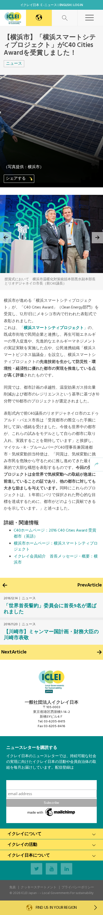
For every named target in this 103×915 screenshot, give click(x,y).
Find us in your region (56, 908)
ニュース (14, 63)
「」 (54, 328)
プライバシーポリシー (78, 887)
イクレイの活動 (22, 844)
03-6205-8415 (54, 721)
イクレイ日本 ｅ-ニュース (38, 5)
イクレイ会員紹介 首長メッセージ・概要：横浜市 (56, 559)
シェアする (16, 178)
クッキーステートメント (38, 887)
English (65, 5)
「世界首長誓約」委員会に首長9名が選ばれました (50, 609)
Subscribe (51, 785)
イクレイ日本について (29, 855)
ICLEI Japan (29, 893)
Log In (78, 5)
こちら (12, 777)
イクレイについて (25, 834)
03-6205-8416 (54, 726)
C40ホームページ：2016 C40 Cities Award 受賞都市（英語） (55, 533)
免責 (12, 887)
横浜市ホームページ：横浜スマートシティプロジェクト (56, 546)
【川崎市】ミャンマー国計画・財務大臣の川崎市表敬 (51, 635)
